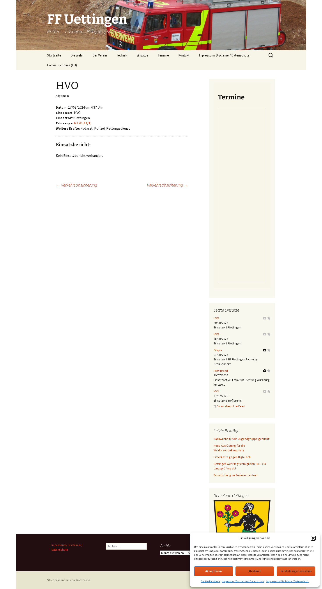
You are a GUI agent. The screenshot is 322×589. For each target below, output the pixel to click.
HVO (216, 318)
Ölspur (218, 350)
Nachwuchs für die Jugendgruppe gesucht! (242, 439)
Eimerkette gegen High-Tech (232, 457)
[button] (313, 538)
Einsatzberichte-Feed (231, 406)
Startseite (54, 55)
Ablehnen (254, 571)
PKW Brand (221, 371)
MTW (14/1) (82, 123)
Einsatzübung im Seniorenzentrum (236, 475)
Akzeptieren (213, 571)
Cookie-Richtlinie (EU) (62, 65)
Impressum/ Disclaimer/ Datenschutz (243, 581)
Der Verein (99, 55)
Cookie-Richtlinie (210, 581)
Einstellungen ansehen (296, 571)
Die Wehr (77, 55)
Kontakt (183, 55)
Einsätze (142, 55)
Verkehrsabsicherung (76, 185)
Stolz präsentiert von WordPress (68, 580)
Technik (121, 55)
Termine (163, 55)
